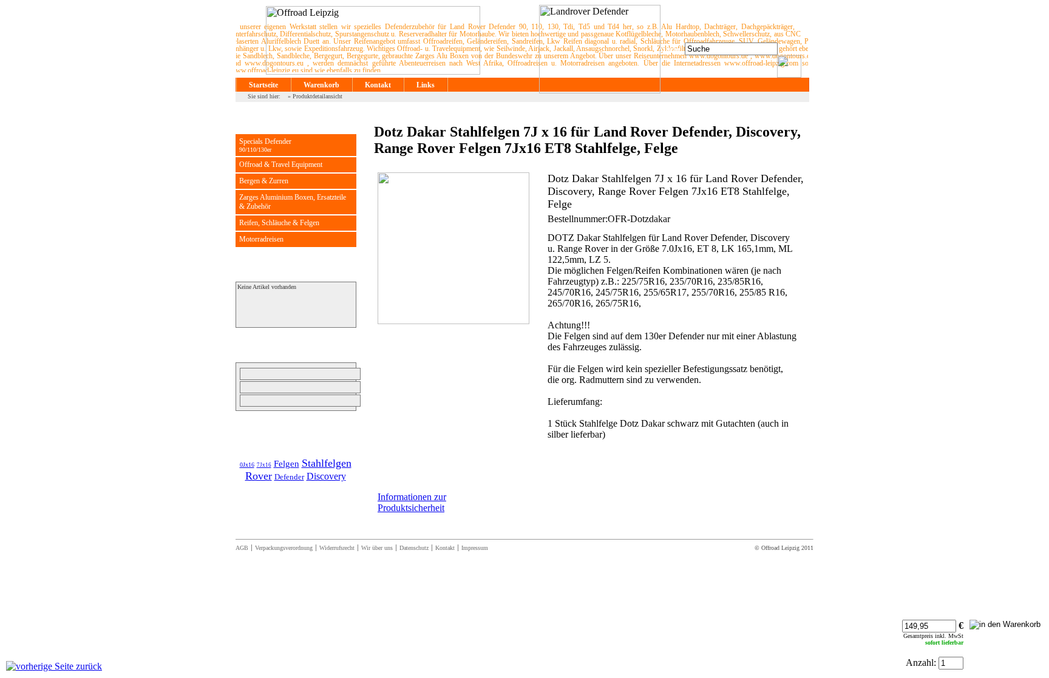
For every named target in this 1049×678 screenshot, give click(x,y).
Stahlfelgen (326, 463)
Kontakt (378, 85)
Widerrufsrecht (337, 547)
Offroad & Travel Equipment (280, 164)
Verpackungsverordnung (284, 547)
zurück (87, 666)
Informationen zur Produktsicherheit (412, 502)
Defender (289, 476)
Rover (258, 476)
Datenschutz (414, 547)
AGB (242, 547)
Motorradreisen (261, 239)
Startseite (263, 85)
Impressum (474, 547)
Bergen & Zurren (263, 181)
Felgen (286, 464)
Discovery (326, 476)
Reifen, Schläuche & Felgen (279, 223)
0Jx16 (247, 464)
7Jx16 (264, 465)
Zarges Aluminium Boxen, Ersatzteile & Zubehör (292, 202)
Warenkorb (321, 85)
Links (425, 85)
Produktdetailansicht (317, 96)
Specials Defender (265, 145)
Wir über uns (377, 547)
